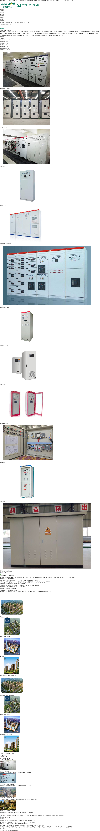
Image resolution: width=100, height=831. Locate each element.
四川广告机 (27, 815)
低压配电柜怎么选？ (5, 771)
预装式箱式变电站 (4, 41)
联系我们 (2, 20)
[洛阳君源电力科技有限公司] (5, 818)
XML (34, 820)
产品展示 (11, 820)
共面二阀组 (2, 815)
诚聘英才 (2, 19)
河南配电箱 (16, 22)
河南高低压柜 (23, 1)
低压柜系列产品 (4, 45)
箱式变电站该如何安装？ (6, 797)
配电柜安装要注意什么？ (6, 810)
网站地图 (30, 820)
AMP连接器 (8, 815)
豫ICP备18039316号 (15, 830)
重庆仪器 (49, 815)
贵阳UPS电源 (55, 815)
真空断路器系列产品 (5, 49)
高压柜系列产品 (4, 43)
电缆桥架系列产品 (4, 48)
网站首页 (2, 9)
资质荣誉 (2, 15)
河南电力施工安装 (24, 22)
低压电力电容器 (43, 815)
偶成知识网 (61, 815)
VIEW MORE (3, 572)
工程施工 (2, 14)
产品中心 (2, 12)
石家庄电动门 (20, 815)
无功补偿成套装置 (34, 815)
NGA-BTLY (14, 815)
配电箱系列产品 (4, 46)
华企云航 (7, 830)
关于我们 (2, 11)
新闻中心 (2, 17)
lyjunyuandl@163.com (23, 823)
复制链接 (32, 822)
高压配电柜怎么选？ (5, 784)
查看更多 (2, 36)
